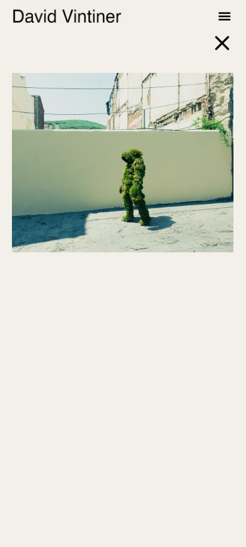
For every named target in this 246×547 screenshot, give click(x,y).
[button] (224, 16)
